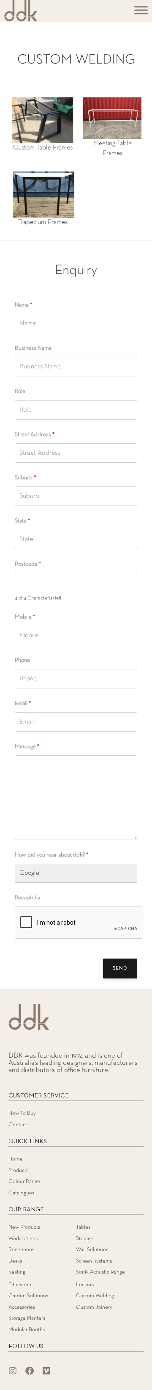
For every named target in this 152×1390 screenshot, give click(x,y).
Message (27, 746)
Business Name (33, 348)
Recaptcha (27, 898)
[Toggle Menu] (141, 10)
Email (23, 703)
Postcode (28, 564)
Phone (22, 660)
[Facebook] (29, 1371)
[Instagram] (12, 1371)
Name (23, 305)
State (22, 521)
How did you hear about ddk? (51, 855)
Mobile (25, 617)
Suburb (25, 478)
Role (20, 391)
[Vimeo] (46, 1371)
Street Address (34, 434)
